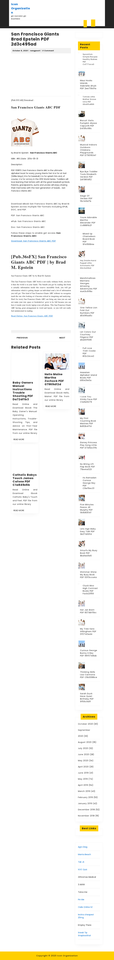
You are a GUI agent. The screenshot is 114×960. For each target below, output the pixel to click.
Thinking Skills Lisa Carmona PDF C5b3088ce (88, 675)
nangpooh (35, 50)
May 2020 (83, 760)
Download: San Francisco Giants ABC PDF (33, 241)
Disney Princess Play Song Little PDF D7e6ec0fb (88, 445)
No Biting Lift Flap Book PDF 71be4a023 (87, 467)
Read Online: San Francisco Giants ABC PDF (32, 315)
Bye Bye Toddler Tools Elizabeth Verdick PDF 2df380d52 (89, 175)
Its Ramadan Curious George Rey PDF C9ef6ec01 (89, 483)
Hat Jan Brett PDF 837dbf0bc (88, 611)
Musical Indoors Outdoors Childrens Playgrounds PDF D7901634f (88, 150)
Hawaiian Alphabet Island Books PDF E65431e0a (88, 376)
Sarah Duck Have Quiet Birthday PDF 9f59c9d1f (87, 697)
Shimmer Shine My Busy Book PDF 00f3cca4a (88, 575)
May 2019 (83, 779)
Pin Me (81, 899)
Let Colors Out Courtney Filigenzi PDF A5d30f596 (88, 335)
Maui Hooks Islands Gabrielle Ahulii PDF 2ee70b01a (88, 84)
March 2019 (84, 791)
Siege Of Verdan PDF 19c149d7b (86, 198)
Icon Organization (20, 8)
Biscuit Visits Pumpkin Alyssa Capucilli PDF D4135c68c (88, 124)
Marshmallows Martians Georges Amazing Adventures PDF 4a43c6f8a (88, 285)
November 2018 (86, 815)
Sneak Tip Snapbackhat (84, 934)
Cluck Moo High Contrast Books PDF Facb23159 (90, 589)
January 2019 (85, 803)
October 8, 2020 (20, 50)
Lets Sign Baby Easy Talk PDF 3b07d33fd (88, 531)
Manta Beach (84, 854)
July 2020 (83, 748)
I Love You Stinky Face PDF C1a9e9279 (88, 399)
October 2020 (85, 724)
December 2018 (86, 809)
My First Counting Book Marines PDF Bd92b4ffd (88, 422)
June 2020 (83, 754)
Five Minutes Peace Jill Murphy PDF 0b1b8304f (87, 508)
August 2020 (85, 742)
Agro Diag (82, 847)
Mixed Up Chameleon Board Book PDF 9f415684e (89, 239)
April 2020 (83, 766)
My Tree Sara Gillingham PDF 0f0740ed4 (88, 631)
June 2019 (83, 772)
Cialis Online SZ (85, 907)
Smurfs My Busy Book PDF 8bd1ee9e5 (88, 553)
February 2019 (85, 797)
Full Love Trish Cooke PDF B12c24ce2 (89, 352)
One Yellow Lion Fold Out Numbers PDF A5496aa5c (88, 311)
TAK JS (81, 862)
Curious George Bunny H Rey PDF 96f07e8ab (88, 653)
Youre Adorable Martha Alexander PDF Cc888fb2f (88, 221)
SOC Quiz (82, 869)
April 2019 (83, 785)
